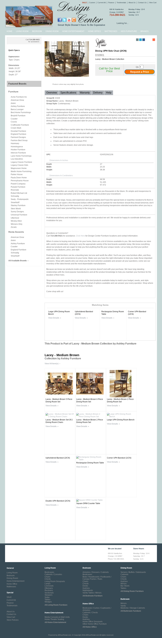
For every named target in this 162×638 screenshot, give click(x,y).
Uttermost (15, 218)
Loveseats (49, 586)
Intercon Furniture (18, 153)
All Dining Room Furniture (132, 591)
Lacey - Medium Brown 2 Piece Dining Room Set (120, 400)
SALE (9, 597)
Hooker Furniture (18, 150)
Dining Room (52, 31)
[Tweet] (140, 39)
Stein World (16, 209)
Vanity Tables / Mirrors (92, 593)
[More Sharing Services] (153, 39)
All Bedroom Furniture (93, 596)
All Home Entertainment (55, 622)
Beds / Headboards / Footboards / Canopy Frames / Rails (97, 578)
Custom (92, 2)
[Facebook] (143, 39)
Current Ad (101, 2)
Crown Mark (16, 128)
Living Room (22, 31)
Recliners (49, 590)
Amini (13, 103)
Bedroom (37, 31)
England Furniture (18, 134)
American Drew (17, 100)
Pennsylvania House (20, 181)
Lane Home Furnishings (21, 156)
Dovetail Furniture (18, 131)
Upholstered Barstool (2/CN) (84, 312)
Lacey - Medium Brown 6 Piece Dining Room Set (89, 400)
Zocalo (14, 227)
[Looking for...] (154, 23)
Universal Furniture (19, 215)
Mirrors (124, 583)
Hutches (86, 588)
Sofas (47, 597)
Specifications (68, 92)
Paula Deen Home (19, 178)
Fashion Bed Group (19, 140)
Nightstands (88, 590)
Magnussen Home (19, 168)
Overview (51, 92)
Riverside (15, 190)
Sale (84, 2)
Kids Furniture (129, 31)
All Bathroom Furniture (131, 611)
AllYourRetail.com (64, 635)
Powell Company (18, 184)
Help (108, 92)
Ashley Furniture (18, 106)
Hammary (15, 143)
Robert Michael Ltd (19, 193)
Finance (111, 2)
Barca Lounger (17, 109)
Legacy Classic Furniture (21, 162)
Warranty (85, 92)
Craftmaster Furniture (20, 125)
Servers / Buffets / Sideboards (133, 572)
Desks (85, 586)
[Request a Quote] (140, 72)
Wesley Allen (16, 221)
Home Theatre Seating (54, 619)
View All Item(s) (52, 363)
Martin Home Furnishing (21, 171)
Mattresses (111, 31)
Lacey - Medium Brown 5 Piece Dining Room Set (59, 400)
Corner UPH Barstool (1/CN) (137, 312)
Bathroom (125, 599)
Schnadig (15, 196)
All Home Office (90, 627)
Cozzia (14, 122)
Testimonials (121, 2)
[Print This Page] (134, 39)
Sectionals (49, 593)
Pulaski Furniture (18, 187)
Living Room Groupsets (55, 581)
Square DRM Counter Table (88, 503)
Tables (47, 599)
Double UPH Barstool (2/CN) (58, 501)
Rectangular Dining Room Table (112, 312)
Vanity (123, 606)
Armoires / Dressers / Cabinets (96, 572)
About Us (132, 2)
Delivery (98, 92)
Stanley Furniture (18, 205)
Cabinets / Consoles (53, 574)
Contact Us (142, 2)
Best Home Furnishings (21, 112)
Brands (144, 31)
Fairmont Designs (18, 137)
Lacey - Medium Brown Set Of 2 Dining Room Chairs (59, 421)
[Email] (137, 39)
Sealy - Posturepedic (20, 199)
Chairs (47, 577)
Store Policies (13, 620)
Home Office (94, 31)
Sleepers (48, 595)
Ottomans (49, 588)
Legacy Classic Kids (19, 165)
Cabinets (124, 574)
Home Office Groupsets (93, 621)
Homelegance (17, 147)
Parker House (17, 174)
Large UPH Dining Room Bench (59, 312)
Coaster (14, 119)
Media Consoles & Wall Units (57, 617)
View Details (53, 318)
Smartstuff (15, 202)
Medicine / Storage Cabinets (133, 608)
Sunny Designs (17, 212)
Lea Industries (17, 159)
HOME (9, 31)
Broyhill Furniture (18, 116)
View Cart (152, 2)
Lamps (47, 583)
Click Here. (80, 236)
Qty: (137, 67)
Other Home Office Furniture (95, 624)
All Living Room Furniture (56, 605)
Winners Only (16, 224)
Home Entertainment (73, 31)
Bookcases (49, 572)
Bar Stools (125, 586)
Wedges (48, 602)
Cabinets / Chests (90, 612)
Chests (48, 579)
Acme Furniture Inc (19, 97)
